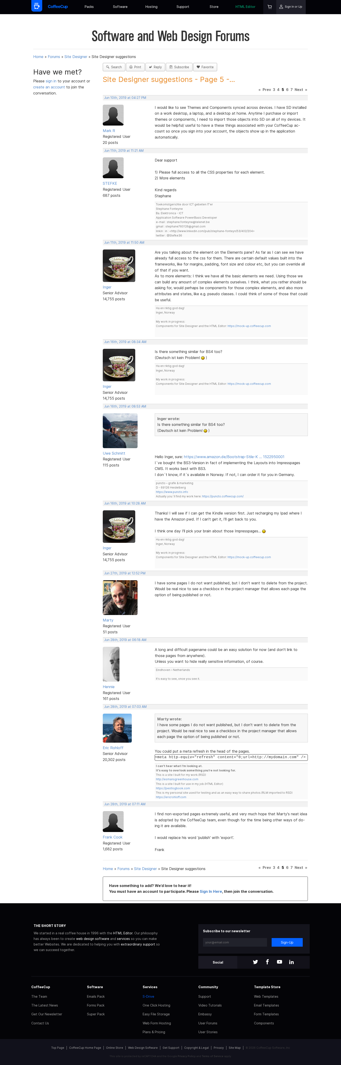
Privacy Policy (187, 1056)
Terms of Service (212, 1056)
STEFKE (110, 183)
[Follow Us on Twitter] (255, 962)
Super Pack (96, 1014)
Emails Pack (96, 996)
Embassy (205, 1014)
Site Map (235, 1047)
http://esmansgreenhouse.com (177, 779)
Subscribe (180, 67)
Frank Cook (112, 837)
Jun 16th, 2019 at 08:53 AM (125, 406)
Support (183, 7)
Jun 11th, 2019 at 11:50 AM (124, 242)
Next (299, 89)
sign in (52, 81)
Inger (107, 287)
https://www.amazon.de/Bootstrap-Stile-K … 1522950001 (234, 456)
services (123, 939)
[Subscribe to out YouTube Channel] (279, 962)
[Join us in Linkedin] (291, 962)
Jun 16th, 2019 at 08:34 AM (125, 342)
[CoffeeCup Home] (58, 7)
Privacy (219, 1047)
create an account (49, 87)
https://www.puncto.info (172, 492)
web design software (92, 939)
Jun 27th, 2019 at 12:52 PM (124, 573)
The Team (39, 996)
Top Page (57, 1047)
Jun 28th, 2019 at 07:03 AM (125, 707)
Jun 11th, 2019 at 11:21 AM (124, 150)
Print (136, 67)
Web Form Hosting (157, 1023)
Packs (89, 7)
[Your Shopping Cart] (269, 7)
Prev (267, 89)
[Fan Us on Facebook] (267, 962)
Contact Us (40, 1023)
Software (120, 7)
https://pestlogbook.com (173, 788)
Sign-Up (287, 942)
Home (38, 56)
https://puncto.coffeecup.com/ (223, 496)
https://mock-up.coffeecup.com (249, 326)
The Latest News (44, 1005)
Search (115, 67)
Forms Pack (95, 1005)
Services (150, 987)
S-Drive (148, 996)
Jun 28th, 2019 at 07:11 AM (124, 804)
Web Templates (266, 996)
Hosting (151, 7)
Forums (54, 56)
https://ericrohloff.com (171, 797)
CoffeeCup (40, 987)
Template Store (267, 987)
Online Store (114, 1047)
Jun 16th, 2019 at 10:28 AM (125, 503)
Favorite (207, 67)
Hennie (109, 686)
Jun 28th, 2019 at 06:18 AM (125, 640)
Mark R (109, 130)
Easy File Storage (156, 1014)
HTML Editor (245, 7)
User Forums (207, 1023)
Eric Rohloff (113, 747)
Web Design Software (143, 1047)
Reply (157, 67)
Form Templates (266, 1014)
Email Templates (266, 1005)
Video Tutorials (210, 1005)
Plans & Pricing (154, 1032)
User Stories (208, 1032)
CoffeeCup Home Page (85, 1047)
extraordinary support (138, 944)
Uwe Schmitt (114, 453)
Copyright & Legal (196, 1047)
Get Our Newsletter (46, 1014)
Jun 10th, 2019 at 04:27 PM (125, 98)
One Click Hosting (156, 1005)
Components (264, 1023)
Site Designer (75, 56)
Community (208, 987)
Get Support (171, 1047)
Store (214, 7)
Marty (108, 620)
